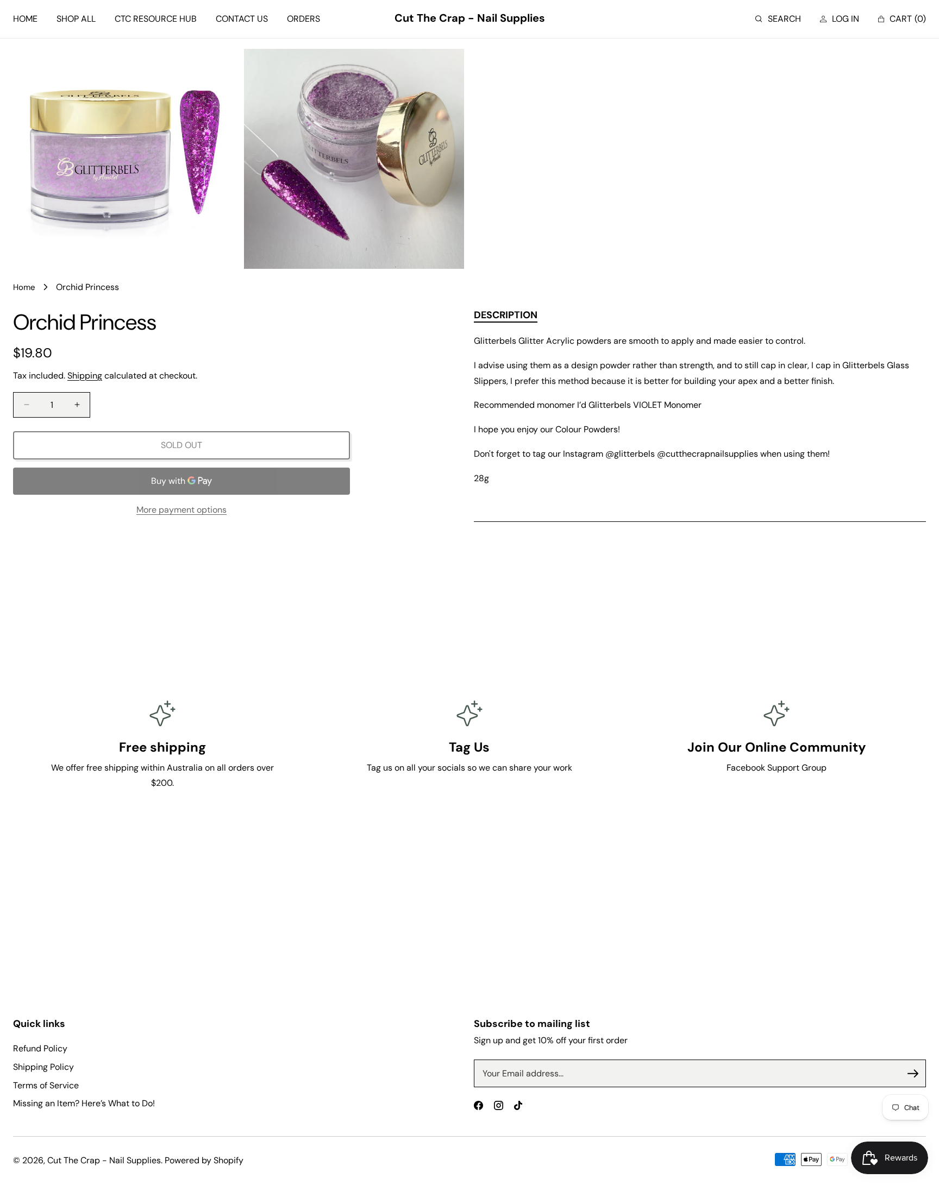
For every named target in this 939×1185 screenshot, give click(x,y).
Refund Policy (40, 1048)
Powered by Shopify (204, 1160)
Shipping (84, 375)
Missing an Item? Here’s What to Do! (84, 1103)
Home (24, 287)
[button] (778, 19)
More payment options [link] (181, 509)
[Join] (912, 1073)
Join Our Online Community (776, 747)
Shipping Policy (43, 1067)
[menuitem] (25, 19)
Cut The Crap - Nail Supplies (104, 1160)
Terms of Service (46, 1085)
